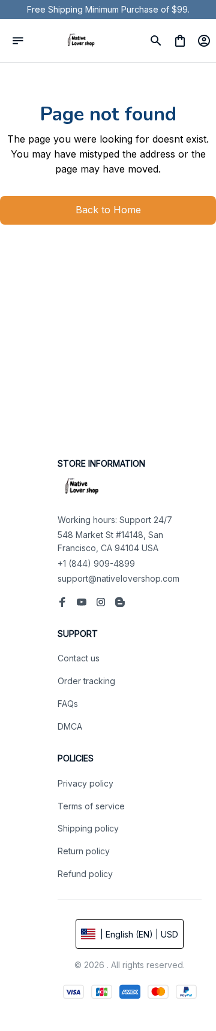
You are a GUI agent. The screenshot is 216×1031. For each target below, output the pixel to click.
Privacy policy (85, 783)
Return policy (84, 851)
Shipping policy (88, 828)
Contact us (79, 658)
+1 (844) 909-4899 (96, 563)
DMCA (70, 726)
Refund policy (85, 874)
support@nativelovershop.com (118, 578)
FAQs (68, 704)
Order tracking (86, 681)
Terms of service (91, 806)
